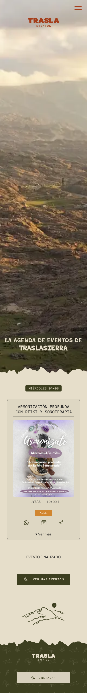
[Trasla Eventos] (43, 23)
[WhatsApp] (26, 522)
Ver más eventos (48, 579)
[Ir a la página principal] (43, 657)
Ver (45, 534)
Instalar (47, 677)
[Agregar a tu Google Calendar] (44, 522)
